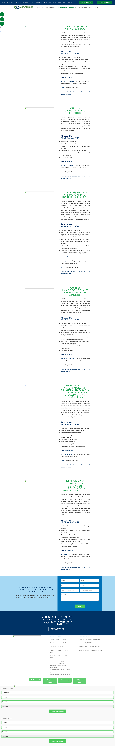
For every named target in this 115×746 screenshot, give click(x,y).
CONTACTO (97, 7)
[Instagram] (2, 19)
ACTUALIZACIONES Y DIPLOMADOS (67, 7)
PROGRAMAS (52, 7)
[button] (104, 7)
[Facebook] (2, 14)
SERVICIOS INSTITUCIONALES (84, 7)
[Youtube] (2, 24)
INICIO (38, 7)
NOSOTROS (45, 7)
